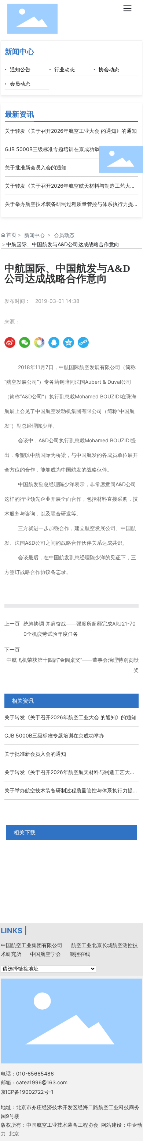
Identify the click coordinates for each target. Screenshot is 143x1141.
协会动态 (109, 69)
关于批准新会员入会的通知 (35, 167)
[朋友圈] (39, 342)
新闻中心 (34, 235)
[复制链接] (83, 342)
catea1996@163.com (41, 1082)
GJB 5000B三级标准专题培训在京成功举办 (54, 149)
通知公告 (20, 69)
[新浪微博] (9, 342)
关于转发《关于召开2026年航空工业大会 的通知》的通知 (71, 131)
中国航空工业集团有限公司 (31, 945)
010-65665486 (35, 1073)
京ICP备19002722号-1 (27, 1092)
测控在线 (80, 954)
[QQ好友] (53, 342)
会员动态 (20, 84)
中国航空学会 (45, 954)
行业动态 (64, 69)
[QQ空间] (68, 342)
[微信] (24, 342)
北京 (14, 1133)
